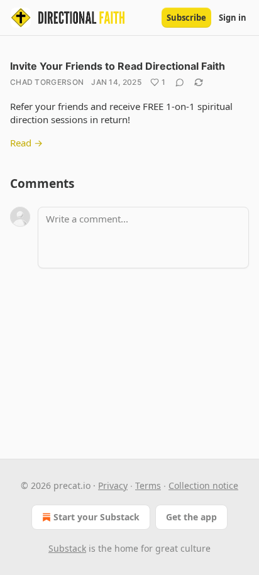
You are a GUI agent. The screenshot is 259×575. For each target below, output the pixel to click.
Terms (148, 485)
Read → (26, 142)
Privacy (113, 485)
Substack (67, 548)
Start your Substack (96, 517)
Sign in (232, 17)
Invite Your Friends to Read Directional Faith (117, 66)
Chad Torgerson (47, 82)
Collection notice (203, 485)
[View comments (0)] (180, 82)
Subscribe (186, 17)
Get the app (191, 517)
